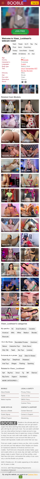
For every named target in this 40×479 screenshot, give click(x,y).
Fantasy (15, 50)
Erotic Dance (27, 346)
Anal (33, 54)
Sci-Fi (26, 44)
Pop (36, 44)
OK (21, 477)
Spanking (31, 363)
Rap (31, 44)
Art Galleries (22, 54)
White (19, 333)
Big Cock (30, 71)
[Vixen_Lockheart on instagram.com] (25, 82)
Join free (19, 32)
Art (29, 54)
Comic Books (23, 50)
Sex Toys (21, 350)
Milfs (12, 333)
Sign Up (34, 3)
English (23, 64)
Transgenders (29, 68)
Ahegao (14, 363)
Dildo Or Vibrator (30, 356)
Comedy (31, 50)
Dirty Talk (5, 350)
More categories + (10, 380)
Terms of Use (25, 396)
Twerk (14, 44)
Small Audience (21, 329)
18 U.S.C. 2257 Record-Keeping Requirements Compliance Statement (16, 469)
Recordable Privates (21, 342)
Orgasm (14, 376)
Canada (25, 60)
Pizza (14, 47)
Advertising (24, 418)
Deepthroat (16, 359)
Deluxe (4, 346)
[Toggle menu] (3, 3)
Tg (23, 373)
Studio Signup (5, 414)
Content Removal (26, 411)
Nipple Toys (6, 359)
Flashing (22, 363)
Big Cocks (5, 376)
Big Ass (23, 71)
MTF (35, 68)
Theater (20, 44)
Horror (20, 47)
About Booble (5, 392)
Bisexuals (5, 336)
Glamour (34, 373)
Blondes (34, 333)
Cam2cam (34, 342)
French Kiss (27, 47)
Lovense (29, 350)
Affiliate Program (6, 418)
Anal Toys (5, 363)
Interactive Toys (15, 346)
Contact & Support (27, 414)
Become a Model (6, 411)
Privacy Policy (25, 392)
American (5, 333)
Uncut (23, 68)
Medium (26, 333)
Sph (3, 373)
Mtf (28, 373)
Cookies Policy (26, 403)
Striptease (26, 359)
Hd (12, 329)
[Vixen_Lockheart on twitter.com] (22, 82)
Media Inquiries (6, 399)
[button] (36, 89)
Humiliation (23, 376)
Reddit (3, 396)
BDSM (14, 54)
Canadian (32, 329)
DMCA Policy (25, 399)
